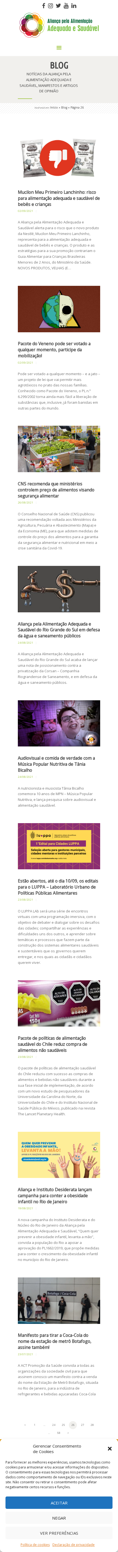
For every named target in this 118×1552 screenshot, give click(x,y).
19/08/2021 (25, 1208)
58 (60, 1433)
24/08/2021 (25, 642)
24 (55, 1425)
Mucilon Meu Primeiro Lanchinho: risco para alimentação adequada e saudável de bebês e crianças (59, 198)
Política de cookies (35, 1544)
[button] (110, 1448)
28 (93, 1425)
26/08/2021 (25, 502)
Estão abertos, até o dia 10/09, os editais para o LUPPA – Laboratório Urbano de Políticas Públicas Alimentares (58, 887)
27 (83, 1425)
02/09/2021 (25, 211)
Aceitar (59, 1503)
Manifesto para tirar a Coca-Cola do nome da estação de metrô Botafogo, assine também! (54, 1341)
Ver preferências (59, 1533)
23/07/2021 (25, 1354)
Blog (64, 107)
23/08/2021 (25, 899)
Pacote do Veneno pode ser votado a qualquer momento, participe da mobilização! (54, 350)
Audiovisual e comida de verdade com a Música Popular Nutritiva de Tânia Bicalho (56, 764)
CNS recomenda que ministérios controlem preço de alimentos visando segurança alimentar (56, 490)
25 (64, 1425)
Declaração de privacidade (73, 1544)
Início (54, 107)
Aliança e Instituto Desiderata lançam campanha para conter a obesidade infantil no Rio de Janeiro (55, 1196)
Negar (59, 1518)
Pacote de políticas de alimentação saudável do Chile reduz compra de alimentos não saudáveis (52, 1044)
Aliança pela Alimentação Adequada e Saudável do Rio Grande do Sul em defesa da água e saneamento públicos (59, 630)
